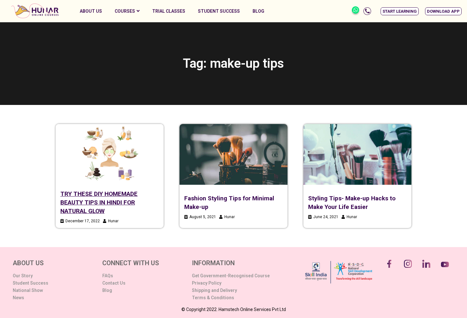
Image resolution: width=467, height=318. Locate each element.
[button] (400, 11)
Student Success (219, 11)
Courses (125, 11)
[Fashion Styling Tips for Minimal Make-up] (233, 154)
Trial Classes (168, 11)
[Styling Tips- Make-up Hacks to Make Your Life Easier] (357, 154)
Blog (258, 11)
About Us (91, 11)
